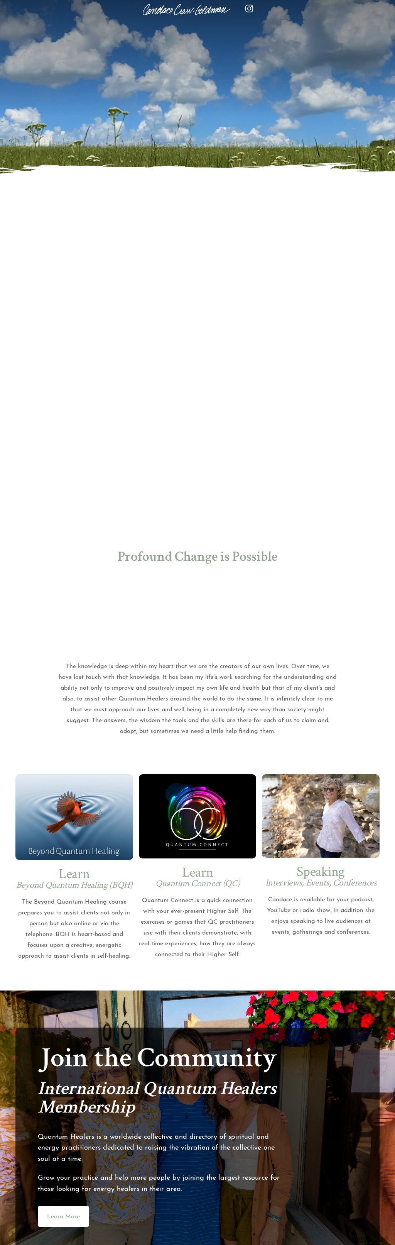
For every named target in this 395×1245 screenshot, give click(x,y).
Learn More (63, 1217)
